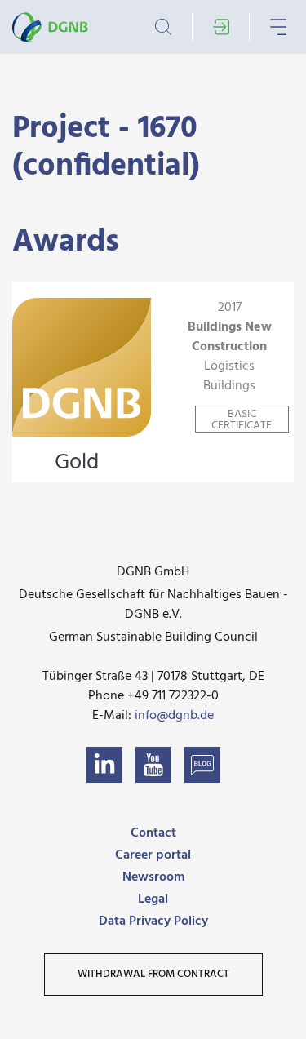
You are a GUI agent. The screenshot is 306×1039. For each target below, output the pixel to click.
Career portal (153, 855)
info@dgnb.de (174, 715)
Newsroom (153, 877)
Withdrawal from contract (153, 974)
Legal (153, 899)
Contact (153, 833)
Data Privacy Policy (153, 921)
